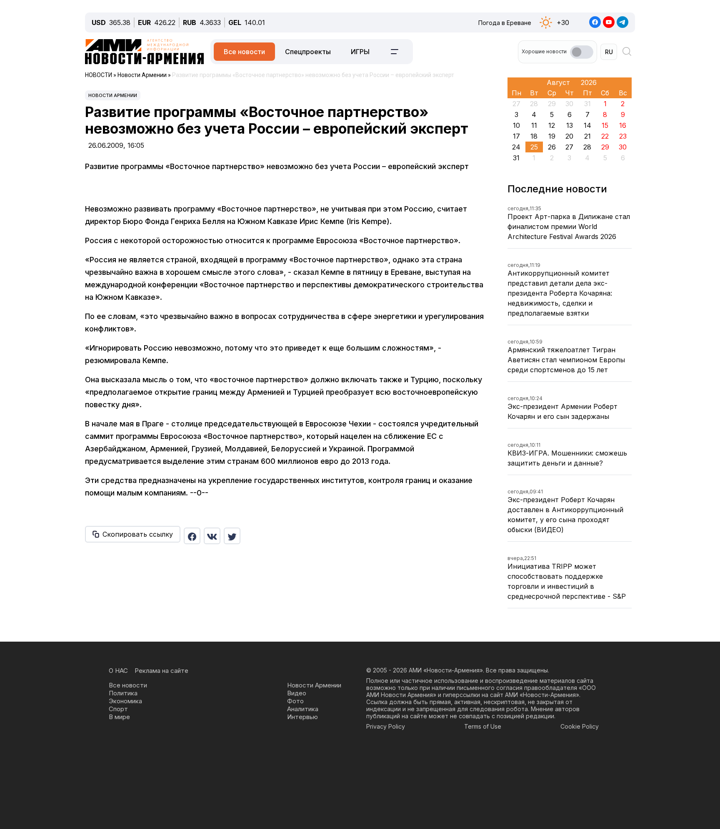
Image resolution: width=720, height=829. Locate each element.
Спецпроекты (308, 51)
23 (623, 136)
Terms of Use (482, 726)
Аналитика (302, 709)
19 (551, 136)
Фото (295, 701)
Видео (296, 693)
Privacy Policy (385, 726)
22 (605, 136)
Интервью (302, 717)
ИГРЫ (360, 51)
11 (534, 125)
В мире (119, 717)
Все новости (244, 51)
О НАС (118, 671)
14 (587, 125)
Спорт (118, 709)
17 (516, 136)
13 (569, 125)
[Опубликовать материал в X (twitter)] (232, 536)
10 (516, 125)
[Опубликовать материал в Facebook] (192, 536)
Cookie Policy (579, 726)
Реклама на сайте (161, 671)
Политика (123, 693)
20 (569, 136)
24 (516, 147)
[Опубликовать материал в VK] (212, 536)
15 (605, 125)
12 (551, 125)
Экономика (125, 701)
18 (534, 136)
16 (622, 125)
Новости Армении (112, 95)
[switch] (581, 52)
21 (587, 136)
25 (534, 147)
